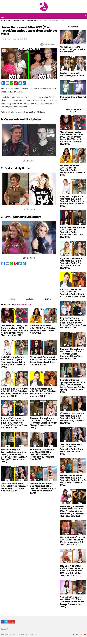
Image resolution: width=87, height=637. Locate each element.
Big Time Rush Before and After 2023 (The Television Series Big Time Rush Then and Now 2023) (14, 392)
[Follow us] (85, 15)
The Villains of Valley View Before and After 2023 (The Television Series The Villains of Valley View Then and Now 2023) (14, 330)
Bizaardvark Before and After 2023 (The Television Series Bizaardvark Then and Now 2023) (43, 361)
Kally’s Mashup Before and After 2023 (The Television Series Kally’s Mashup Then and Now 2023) (13, 362)
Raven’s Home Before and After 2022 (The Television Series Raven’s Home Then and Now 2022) (43, 488)
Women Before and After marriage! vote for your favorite (72, 49)
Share (4, 50)
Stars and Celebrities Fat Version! (73, 98)
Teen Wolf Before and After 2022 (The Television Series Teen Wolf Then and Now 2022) (14, 487)
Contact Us (4, 629)
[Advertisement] (29, 282)
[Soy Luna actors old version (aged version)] (73, 63)
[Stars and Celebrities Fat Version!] (73, 87)
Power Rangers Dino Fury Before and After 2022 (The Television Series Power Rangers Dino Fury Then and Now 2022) (73, 511)
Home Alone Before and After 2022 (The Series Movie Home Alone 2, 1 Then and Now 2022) (72, 541)
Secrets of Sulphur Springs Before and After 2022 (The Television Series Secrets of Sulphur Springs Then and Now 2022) (14, 455)
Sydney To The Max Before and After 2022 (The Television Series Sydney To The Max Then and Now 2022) (14, 423)
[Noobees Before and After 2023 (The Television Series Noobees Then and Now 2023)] (43, 315)
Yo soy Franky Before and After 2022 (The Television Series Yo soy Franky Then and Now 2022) (72, 601)
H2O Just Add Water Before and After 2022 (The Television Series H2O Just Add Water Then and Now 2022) (71, 570)
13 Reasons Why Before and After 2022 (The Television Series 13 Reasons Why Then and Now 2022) (42, 454)
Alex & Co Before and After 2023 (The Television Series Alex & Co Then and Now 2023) (43, 392)
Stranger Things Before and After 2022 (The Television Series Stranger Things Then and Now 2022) (43, 423)
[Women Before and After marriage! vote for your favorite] (73, 37)
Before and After (22, 305)
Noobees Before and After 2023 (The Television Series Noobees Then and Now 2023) (43, 329)
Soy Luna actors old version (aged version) (72, 74)
